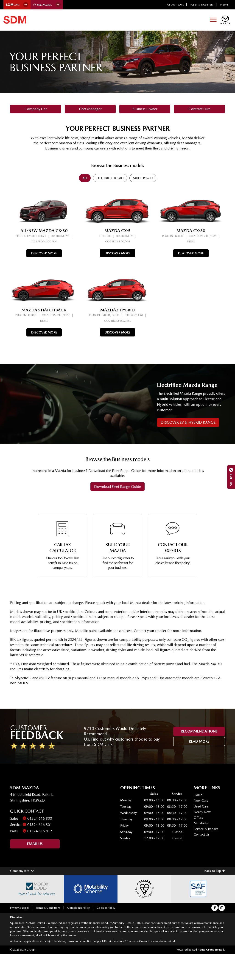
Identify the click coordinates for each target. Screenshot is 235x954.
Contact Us (202, 834)
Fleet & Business (201, 4)
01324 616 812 (39, 831)
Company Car (36, 109)
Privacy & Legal (19, 907)
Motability (201, 823)
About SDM (175, 4)
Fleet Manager (90, 109)
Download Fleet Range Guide (117, 486)
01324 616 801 (39, 824)
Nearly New (202, 812)
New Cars (201, 800)
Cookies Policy (106, 907)
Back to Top (212, 871)
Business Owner (144, 109)
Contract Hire (199, 109)
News (224, 4)
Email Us (35, 844)
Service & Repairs (206, 829)
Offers (198, 817)
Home (198, 795)
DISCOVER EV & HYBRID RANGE (188, 422)
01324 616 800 (39, 818)
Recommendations (199, 731)
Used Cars (201, 806)
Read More (199, 741)
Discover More (44, 253)
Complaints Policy (78, 907)
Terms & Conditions (48, 907)
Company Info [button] (20, 871)
